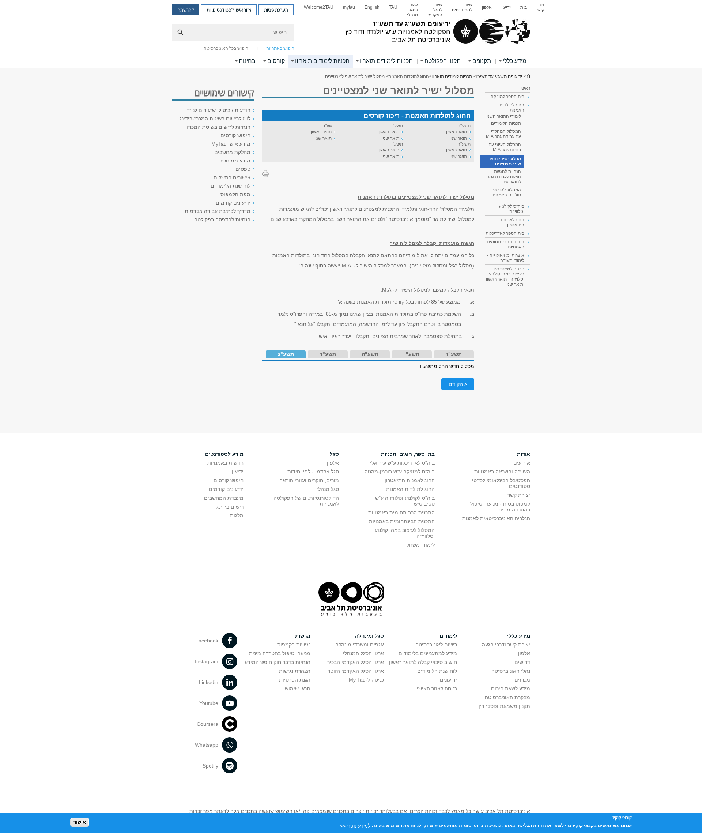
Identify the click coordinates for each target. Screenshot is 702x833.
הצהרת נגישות (294, 671)
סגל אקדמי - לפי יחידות (313, 471)
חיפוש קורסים (235, 135)
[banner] (351, 34)
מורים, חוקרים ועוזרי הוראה (309, 480)
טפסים (242, 169)
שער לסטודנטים (462, 7)
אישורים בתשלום (232, 177)
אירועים (521, 463)
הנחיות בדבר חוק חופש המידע (277, 662)
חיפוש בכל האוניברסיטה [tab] (226, 48)
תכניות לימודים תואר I (386, 61)
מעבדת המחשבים (224, 498)
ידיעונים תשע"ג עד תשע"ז (528, 76)
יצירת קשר (518, 495)
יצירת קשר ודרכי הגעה (506, 645)
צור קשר (540, 7)
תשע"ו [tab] (411, 354)
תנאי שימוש (297, 688)
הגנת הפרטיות (294, 680)
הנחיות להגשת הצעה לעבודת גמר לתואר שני (504, 176)
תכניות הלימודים (506, 123)
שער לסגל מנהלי (412, 10)
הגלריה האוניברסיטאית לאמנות (496, 518)
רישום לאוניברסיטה (436, 645)
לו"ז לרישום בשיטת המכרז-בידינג (215, 118)
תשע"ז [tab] (454, 354)
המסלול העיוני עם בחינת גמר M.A (504, 147)
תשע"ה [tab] (370, 354)
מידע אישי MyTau (230, 144)
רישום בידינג (230, 507)
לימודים (448, 636)
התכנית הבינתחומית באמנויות (402, 521)
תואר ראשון (456, 131)
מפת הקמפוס (235, 194)
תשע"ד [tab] (328, 354)
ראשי (525, 88)
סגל (334, 454)
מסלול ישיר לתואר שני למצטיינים (504, 161)
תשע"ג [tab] (286, 354)
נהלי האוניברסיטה (510, 671)
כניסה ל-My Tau (366, 680)
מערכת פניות (276, 10)
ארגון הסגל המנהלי (363, 653)
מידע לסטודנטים (224, 454)
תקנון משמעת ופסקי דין (504, 706)
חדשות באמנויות (225, 463)
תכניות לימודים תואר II (322, 61)
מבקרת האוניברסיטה (507, 697)
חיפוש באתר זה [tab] (280, 48)
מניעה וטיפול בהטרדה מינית (279, 653)
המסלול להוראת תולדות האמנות (506, 192)
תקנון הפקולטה (442, 61)
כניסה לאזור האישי (437, 688)
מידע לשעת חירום (510, 688)
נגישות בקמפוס (293, 645)
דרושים (522, 662)
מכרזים (522, 680)
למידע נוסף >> (355, 825)
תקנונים (481, 61)
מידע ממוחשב (234, 161)
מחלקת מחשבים (232, 152)
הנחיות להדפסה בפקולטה (222, 219)
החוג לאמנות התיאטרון (410, 480)
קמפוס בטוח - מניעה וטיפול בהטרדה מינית (500, 507)
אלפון (487, 7)
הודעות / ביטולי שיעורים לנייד (218, 110)
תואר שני (458, 138)
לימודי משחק (420, 545)
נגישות (302, 636)
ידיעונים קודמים (233, 203)
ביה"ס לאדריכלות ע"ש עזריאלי (402, 463)
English (372, 7)
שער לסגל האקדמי (434, 10)
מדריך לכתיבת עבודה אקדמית (217, 211)
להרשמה (185, 10)
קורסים (276, 61)
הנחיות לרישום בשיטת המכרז (218, 127)
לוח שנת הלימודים (230, 186)
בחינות (247, 61)
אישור (79, 822)
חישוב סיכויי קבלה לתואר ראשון (423, 662)
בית (523, 7)
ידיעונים (448, 680)
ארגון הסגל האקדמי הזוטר (356, 671)
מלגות (237, 515)
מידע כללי (514, 61)
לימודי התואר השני (504, 116)
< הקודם (458, 384)
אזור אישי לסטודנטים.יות (229, 10)
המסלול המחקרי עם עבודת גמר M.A (503, 134)
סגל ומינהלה (369, 636)
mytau (349, 7)
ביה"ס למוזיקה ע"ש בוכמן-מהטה (400, 471)
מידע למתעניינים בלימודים (428, 653)
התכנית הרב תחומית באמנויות (401, 512)
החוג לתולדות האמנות (410, 489)
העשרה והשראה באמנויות (502, 471)
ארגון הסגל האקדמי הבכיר (355, 662)
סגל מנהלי (328, 489)
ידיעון (506, 7)
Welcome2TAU (318, 7)
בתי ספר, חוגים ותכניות (408, 454)
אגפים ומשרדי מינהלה (359, 645)
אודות (523, 454)
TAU (393, 7)
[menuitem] (540, 10)
